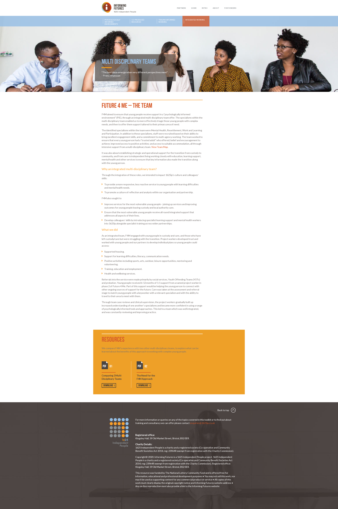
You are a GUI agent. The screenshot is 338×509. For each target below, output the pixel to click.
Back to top (223, 410)
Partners (181, 8)
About (216, 8)
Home (193, 8)
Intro (204, 8)
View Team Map (159, 146)
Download (108, 385)
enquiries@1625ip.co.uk (202, 423)
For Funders (230, 8)
